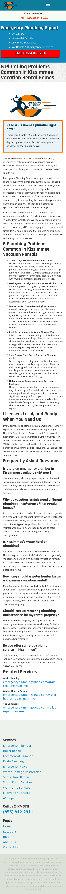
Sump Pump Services (17, 782)
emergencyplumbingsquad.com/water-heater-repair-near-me (30, 696)
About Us (9, 842)
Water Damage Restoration (22, 772)
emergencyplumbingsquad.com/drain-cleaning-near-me (30, 684)
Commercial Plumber (18, 756)
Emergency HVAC (15, 766)
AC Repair (10, 798)
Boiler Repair (12, 751)
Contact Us (10, 847)
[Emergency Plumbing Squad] (10, 5)
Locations (10, 831)
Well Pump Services (16, 788)
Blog (6, 837)
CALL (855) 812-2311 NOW (34, 18)
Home (7, 826)
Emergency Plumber (17, 746)
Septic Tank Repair (16, 777)
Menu (47, 4)
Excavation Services (16, 793)
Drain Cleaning (13, 761)
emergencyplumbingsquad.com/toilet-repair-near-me (30, 709)
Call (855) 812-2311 (30, 53)
